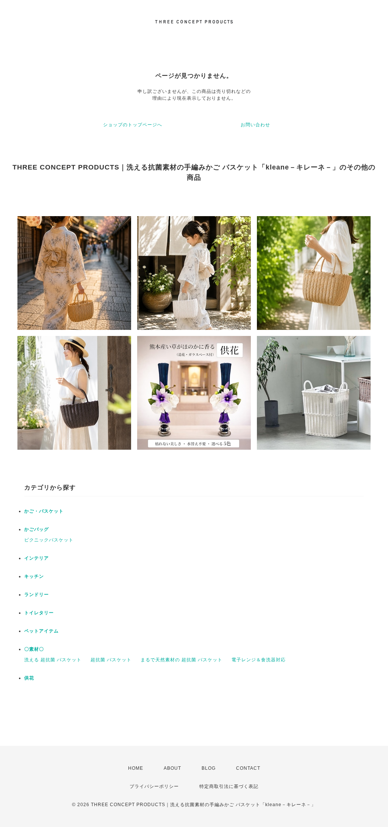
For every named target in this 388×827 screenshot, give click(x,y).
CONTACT (248, 768)
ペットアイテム (41, 631)
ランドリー (36, 594)
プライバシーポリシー (154, 786)
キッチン (34, 576)
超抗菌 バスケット (111, 659)
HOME (135, 768)
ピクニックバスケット (49, 540)
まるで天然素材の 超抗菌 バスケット (181, 659)
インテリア (36, 558)
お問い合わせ (255, 124)
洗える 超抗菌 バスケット (52, 659)
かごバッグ (36, 529)
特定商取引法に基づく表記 (228, 786)
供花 (29, 678)
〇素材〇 (34, 649)
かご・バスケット (44, 511)
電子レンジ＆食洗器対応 (259, 659)
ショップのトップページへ (132, 124)
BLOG (209, 768)
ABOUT (172, 768)
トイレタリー (39, 612)
